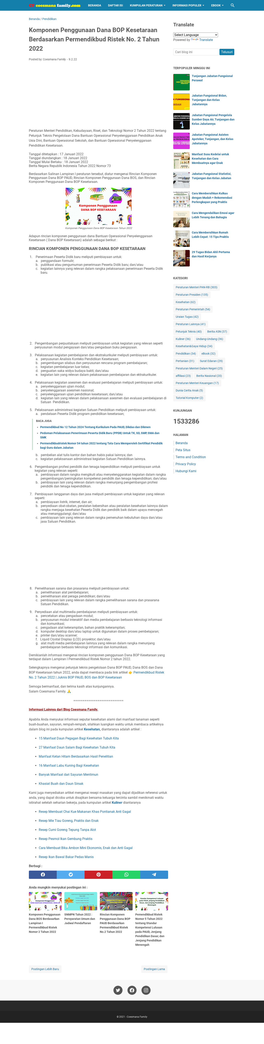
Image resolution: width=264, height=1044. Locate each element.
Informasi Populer (186, 5)
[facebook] (43, 875)
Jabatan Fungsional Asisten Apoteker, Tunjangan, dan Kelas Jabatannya (212, 139)
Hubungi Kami (186, 471)
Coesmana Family (137, 1016)
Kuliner (117, 803)
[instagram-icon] (146, 990)
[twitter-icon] (118, 990)
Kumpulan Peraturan (146, 5)
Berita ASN (217, 331)
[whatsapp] (126, 875)
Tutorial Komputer (189, 397)
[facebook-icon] (132, 990)
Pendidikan (186, 353)
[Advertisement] (98, 95)
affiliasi (183, 375)
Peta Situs (183, 450)
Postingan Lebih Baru (45, 969)
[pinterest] (98, 875)
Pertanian (185, 361)
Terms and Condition (191, 457)
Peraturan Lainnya (191, 324)
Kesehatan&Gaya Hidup (194, 346)
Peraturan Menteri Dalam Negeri (199, 368)
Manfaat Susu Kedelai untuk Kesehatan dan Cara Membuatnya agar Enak (210, 159)
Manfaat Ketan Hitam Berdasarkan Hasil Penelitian (76, 756)
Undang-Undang (209, 339)
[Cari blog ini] (232, 5)
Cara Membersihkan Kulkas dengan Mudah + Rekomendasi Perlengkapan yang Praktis (212, 198)
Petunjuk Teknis (189, 331)
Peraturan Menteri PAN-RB (196, 287)
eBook (216, 5)
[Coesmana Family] (54, 5)
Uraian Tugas (187, 316)
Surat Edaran (211, 361)
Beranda (94, 5)
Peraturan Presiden (192, 294)
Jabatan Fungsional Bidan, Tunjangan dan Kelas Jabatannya (209, 100)
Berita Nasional (209, 375)
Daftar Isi (115, 5)
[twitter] (71, 875)
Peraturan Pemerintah (193, 309)
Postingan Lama (154, 969)
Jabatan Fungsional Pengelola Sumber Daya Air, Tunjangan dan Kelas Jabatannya (213, 119)
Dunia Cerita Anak (189, 390)
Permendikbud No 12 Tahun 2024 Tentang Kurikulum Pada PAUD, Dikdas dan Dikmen (95, 427)
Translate (206, 40)
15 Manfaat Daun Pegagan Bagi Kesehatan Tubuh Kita (79, 738)
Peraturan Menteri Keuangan (197, 383)
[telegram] (154, 875)
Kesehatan (92, 729)
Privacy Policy (186, 464)
